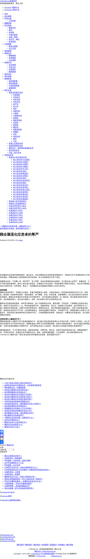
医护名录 (7, 90)
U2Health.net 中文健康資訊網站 (43, 554)
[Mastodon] (45, 435)
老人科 (15, 106)
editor (21, 240)
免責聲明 (45, 545)
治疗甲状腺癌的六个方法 (14, 463)
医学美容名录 (14, 150)
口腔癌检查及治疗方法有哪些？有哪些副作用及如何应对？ (27, 470)
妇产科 (15, 104)
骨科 (15, 109)
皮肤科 (15, 123)
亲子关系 (12, 48)
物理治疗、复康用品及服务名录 (21, 148)
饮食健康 (12, 58)
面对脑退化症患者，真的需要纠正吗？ (15, 228)
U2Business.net (56, 556)
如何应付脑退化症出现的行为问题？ (18, 394)
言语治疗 (16, 97)
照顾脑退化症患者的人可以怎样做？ (18, 408)
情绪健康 (7, 51)
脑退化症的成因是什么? (13, 424)
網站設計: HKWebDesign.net (45, 551)
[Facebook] (45, 431)
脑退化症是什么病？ (12, 427)
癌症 (10, 30)
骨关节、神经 (14, 39)
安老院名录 (8, 155)
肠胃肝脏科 (17, 120)
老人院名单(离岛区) (20, 194)
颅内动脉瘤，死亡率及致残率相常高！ (19, 488)
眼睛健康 (12, 72)
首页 (6, 14)
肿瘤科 (15, 132)
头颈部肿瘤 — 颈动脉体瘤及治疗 (17, 486)
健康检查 (7, 79)
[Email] (45, 438)
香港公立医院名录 (16, 143)
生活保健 (12, 65)
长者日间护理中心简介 (17, 206)
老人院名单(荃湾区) (20, 187)
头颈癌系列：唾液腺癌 (13, 458)
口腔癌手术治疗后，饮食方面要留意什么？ (21, 467)
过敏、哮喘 (13, 37)
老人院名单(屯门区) (20, 169)
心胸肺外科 (17, 116)
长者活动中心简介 (16, 220)
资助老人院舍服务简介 (17, 203)
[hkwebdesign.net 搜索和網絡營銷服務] (7, 539)
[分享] (45, 442)
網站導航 (69, 545)
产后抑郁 (12, 21)
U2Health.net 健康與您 (8, 1)
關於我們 (20, 545)
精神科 (15, 125)
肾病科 (15, 118)
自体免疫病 (13, 35)
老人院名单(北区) (20, 171)
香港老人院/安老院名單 (18, 157)
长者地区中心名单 (16, 213)
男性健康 (7, 76)
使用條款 (61, 545)
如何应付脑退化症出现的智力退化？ (18, 397)
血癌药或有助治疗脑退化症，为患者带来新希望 (22, 385)
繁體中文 (15, 7)
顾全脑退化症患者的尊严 (14, 415)
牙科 (15, 134)
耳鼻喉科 (12, 69)
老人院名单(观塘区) (20, 199)
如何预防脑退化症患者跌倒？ (15, 406)
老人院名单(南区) (20, 183)
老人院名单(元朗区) (20, 166)
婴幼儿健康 (13, 46)
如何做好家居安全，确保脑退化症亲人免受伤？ (22, 404)
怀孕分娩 (7, 18)
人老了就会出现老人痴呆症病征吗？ (18, 383)
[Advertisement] (45, 256)
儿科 (15, 141)
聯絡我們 (28, 545)
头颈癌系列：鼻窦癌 (12, 474)
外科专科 (16, 102)
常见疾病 (7, 25)
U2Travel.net (40, 556)
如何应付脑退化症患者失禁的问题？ (18, 399)
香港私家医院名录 (16, 146)
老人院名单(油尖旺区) (21, 180)
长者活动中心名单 (16, 222)
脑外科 (15, 127)
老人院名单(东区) (20, 178)
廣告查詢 (36, 545)
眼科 (15, 139)
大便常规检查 (14, 85)
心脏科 (15, 113)
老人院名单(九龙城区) (21, 160)
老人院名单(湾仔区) (20, 197)
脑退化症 (12, 28)
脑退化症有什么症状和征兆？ (15, 422)
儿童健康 (7, 44)
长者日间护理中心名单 (17, 208)
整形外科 (16, 136)
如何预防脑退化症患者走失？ (15, 392)
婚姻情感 (7, 23)
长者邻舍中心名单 (16, 217)
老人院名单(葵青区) (20, 192)
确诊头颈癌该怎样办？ (13, 456)
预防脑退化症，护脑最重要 (14, 387)
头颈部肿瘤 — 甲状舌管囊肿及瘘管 (18, 484)
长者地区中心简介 (16, 210)
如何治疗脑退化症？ (12, 420)
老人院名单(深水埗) (20, 185)
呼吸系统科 (17, 129)
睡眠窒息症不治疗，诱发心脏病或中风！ (20, 477)
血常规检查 (13, 81)
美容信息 (7, 74)
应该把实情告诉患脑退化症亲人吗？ (18, 411)
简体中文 (15, 10)
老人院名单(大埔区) (20, 162)
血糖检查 (12, 88)
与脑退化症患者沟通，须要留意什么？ (16, 226)
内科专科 (16, 99)
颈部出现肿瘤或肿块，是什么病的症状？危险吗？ (23, 479)
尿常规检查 (13, 83)
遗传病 (11, 32)
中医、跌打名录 (15, 153)
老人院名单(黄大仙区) (21, 190)
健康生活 (7, 53)
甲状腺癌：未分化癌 (12, 465)
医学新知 (12, 42)
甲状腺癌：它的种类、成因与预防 (17, 460)
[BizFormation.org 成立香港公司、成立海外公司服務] (6, 535)
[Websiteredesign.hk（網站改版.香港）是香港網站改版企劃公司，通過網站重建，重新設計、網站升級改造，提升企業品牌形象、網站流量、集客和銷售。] (7, 537)
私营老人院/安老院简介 (18, 201)
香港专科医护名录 (16, 92)
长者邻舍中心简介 (16, 215)
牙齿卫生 (12, 67)
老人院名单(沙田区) (20, 176)
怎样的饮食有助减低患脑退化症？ (17, 401)
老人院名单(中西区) (20, 164)
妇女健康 (7, 16)
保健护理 (7, 62)
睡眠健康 (12, 55)
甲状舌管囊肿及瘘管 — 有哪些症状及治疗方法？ (23, 481)
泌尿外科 (16, 111)
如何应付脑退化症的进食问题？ (16, 390)
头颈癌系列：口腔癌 (12, 472)
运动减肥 (12, 60)
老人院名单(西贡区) (20, 173)
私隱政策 (53, 545)
